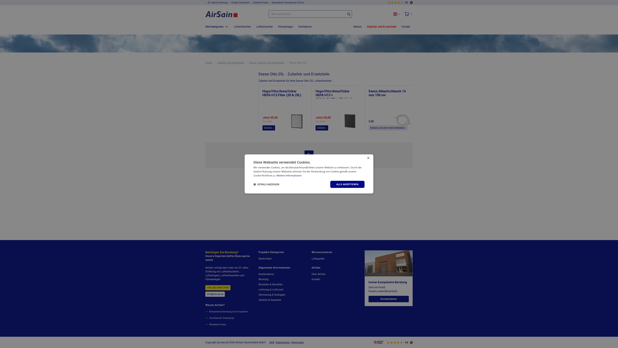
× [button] (368, 158)
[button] (266, 184)
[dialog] (309, 174)
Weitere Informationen (289, 175)
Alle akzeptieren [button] (347, 184)
